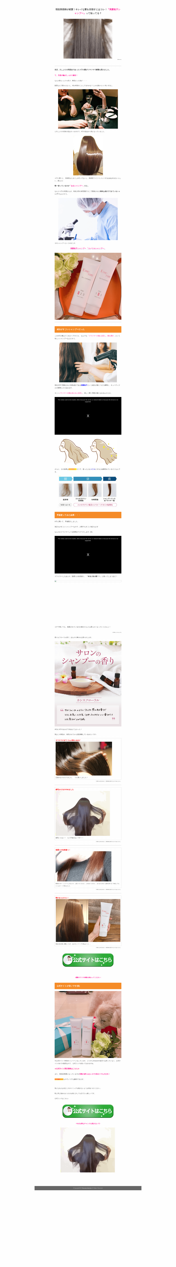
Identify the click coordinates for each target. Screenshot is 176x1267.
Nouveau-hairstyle (87, 1188)
